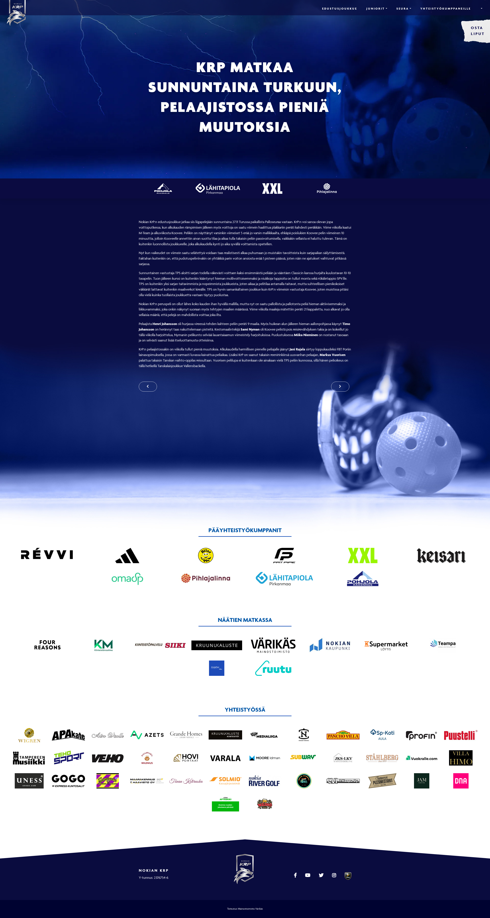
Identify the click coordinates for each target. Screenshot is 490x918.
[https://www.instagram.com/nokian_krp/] (334, 875)
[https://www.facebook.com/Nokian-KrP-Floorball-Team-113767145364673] (295, 875)
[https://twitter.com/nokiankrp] (321, 875)
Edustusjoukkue (339, 8)
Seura (402, 8)
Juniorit (375, 8)
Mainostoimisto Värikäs (250, 908)
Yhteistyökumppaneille (445, 8)
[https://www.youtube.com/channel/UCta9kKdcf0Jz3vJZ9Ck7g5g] (308, 875)
